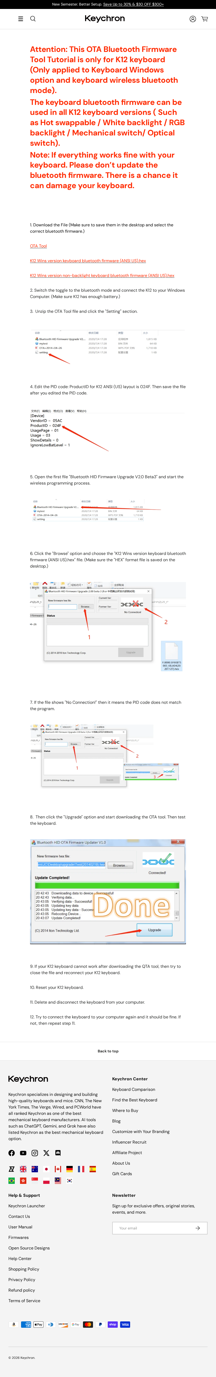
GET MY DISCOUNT (51, 733)
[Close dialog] (204, 628)
